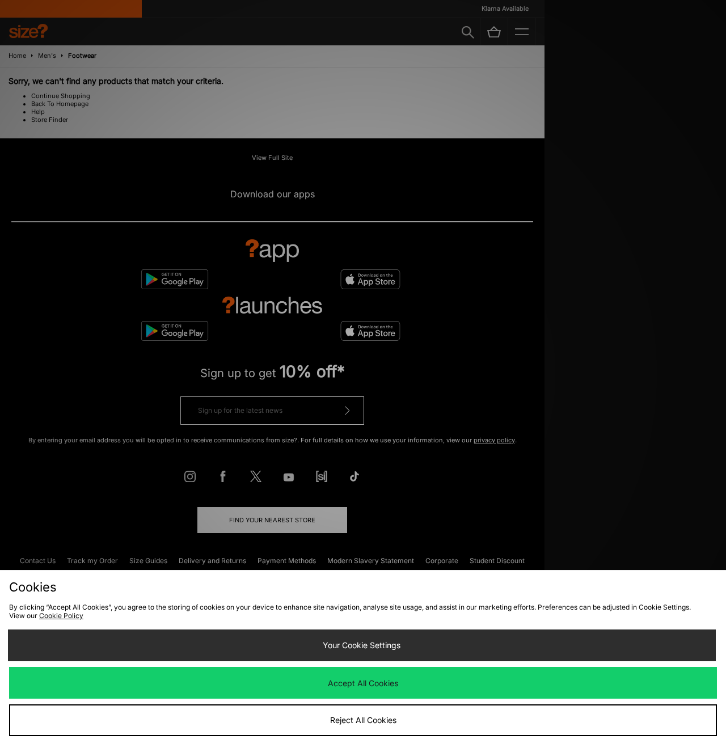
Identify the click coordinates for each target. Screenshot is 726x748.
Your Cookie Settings (361, 645)
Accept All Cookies (363, 683)
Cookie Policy (61, 615)
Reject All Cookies (363, 720)
